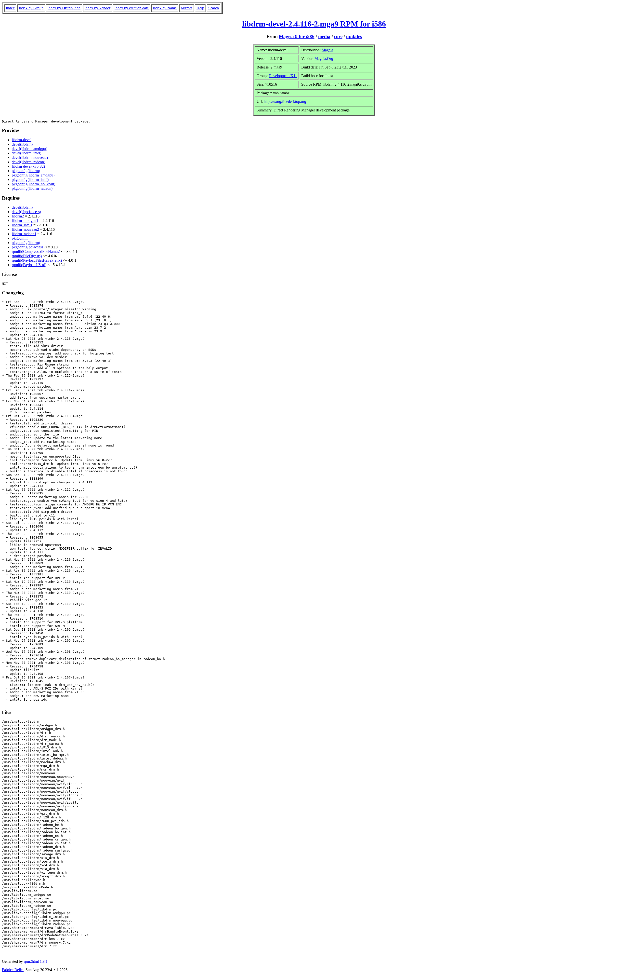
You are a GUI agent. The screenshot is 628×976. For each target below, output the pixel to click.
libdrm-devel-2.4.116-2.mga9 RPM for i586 (314, 23)
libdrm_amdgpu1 (25, 220)
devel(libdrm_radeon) (28, 162)
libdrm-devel (21, 140)
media (324, 36)
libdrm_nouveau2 (25, 229)
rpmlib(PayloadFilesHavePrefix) (37, 260)
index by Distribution (64, 8)
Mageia (327, 50)
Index (10, 8)
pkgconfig (19, 238)
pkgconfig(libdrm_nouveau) (33, 184)
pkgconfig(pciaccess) (28, 247)
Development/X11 (283, 76)
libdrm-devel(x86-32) (28, 166)
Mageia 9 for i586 (296, 36)
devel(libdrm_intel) (26, 153)
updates (354, 36)
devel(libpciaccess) (26, 212)
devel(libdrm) (22, 144)
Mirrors (186, 8)
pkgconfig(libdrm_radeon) (32, 188)
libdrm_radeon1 (24, 234)
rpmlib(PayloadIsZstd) (29, 265)
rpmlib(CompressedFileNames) (36, 251)
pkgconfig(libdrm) (26, 171)
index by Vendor (97, 8)
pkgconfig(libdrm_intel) (30, 179)
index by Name (165, 8)
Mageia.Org (323, 58)
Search (213, 8)
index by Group (31, 8)
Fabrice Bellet (13, 970)
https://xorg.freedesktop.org (285, 101)
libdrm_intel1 (22, 225)
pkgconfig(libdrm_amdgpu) (33, 175)
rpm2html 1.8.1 (36, 961)
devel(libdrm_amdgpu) (29, 149)
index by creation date (132, 8)
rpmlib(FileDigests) (27, 256)
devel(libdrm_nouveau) (30, 157)
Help (200, 8)
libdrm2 (18, 216)
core (338, 36)
